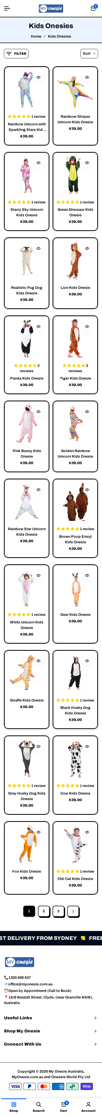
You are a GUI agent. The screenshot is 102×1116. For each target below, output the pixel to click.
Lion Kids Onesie (75, 288)
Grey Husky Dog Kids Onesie (27, 796)
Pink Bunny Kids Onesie (27, 453)
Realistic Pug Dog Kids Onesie (26, 290)
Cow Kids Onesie (75, 793)
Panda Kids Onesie (26, 378)
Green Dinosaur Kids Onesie (75, 212)
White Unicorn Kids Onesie (26, 625)
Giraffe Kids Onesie (27, 700)
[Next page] (73, 911)
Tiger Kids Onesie (75, 378)
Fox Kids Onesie (26, 871)
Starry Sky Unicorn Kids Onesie (26, 212)
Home (36, 36)
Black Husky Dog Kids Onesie (75, 710)
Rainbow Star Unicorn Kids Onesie (27, 531)
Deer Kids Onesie (75, 615)
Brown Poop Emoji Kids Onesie (75, 539)
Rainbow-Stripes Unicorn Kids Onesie (75, 119)
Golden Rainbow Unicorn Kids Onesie (75, 453)
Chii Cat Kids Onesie (75, 879)
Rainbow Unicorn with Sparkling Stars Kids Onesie (27, 127)
